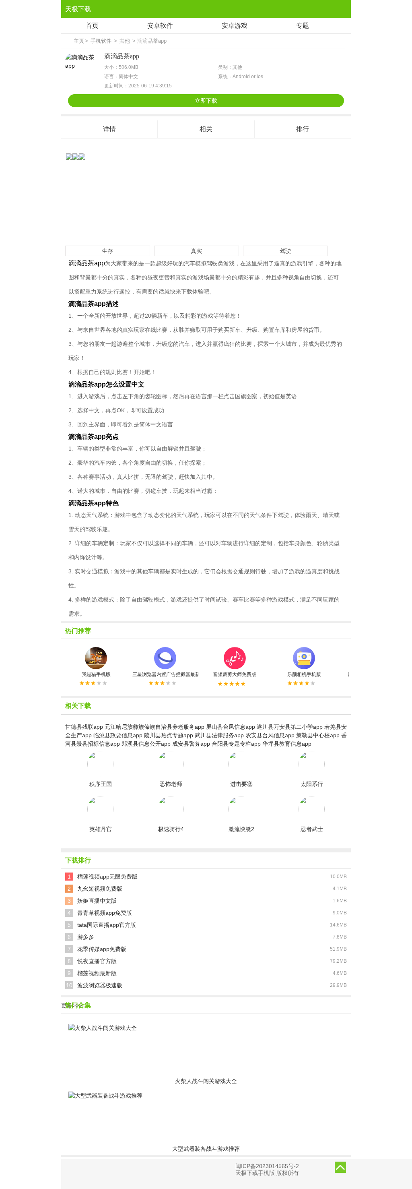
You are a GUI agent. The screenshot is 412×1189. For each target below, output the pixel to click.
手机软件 (101, 41)
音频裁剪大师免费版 (234, 674)
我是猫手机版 (96, 674)
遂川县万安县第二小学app (290, 727)
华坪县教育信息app (286, 743)
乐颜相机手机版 (304, 674)
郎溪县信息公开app (146, 743)
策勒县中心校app (318, 735)
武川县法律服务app (219, 735)
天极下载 (78, 9)
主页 (79, 41)
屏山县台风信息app (230, 727)
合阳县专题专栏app (236, 743)
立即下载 (206, 100)
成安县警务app (191, 743)
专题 (302, 25)
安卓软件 (160, 25)
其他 (124, 41)
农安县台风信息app (270, 735)
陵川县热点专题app (168, 735)
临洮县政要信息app (117, 735)
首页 (92, 25)
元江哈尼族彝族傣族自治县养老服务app (154, 727)
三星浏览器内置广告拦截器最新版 (165, 674)
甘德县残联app (84, 727)
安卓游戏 (234, 25)
